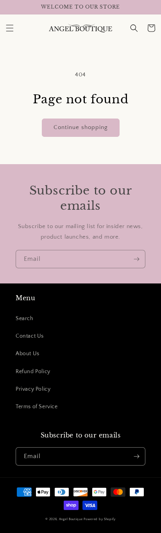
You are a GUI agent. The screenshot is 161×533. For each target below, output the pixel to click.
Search (25, 318)
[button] (9, 28)
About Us (27, 354)
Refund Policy (33, 371)
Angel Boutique (71, 519)
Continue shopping (81, 127)
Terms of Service (37, 407)
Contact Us (30, 336)
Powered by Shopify (100, 519)
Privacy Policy (33, 389)
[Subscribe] (136, 259)
